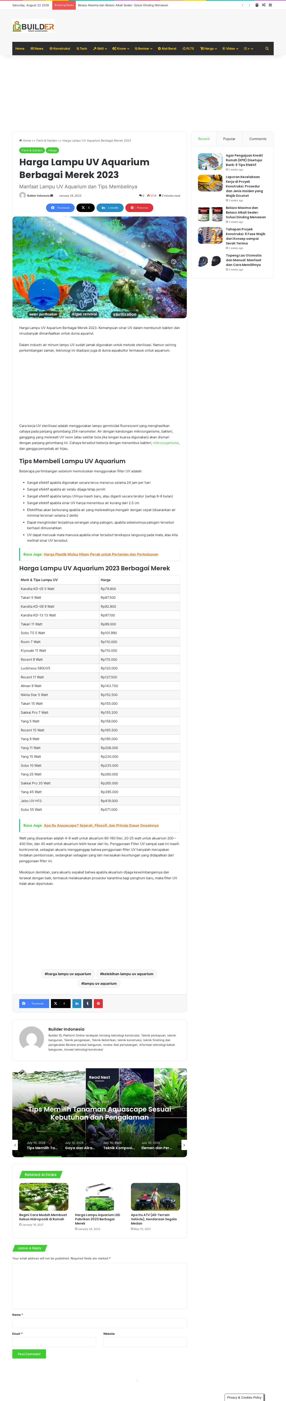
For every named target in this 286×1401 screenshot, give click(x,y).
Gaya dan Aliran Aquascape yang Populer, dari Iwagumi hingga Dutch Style (99, 1113)
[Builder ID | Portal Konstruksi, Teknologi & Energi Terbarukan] (33, 26)
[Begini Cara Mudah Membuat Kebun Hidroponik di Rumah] (43, 1197)
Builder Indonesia (38, 195)
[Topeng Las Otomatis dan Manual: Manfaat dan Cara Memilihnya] (210, 261)
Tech (83, 48)
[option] (99, 1112)
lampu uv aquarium (100, 983)
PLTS (190, 48)
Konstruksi (61, 48)
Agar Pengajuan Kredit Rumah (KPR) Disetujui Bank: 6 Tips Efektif (244, 160)
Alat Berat (168, 48)
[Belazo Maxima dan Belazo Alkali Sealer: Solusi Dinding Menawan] (210, 214)
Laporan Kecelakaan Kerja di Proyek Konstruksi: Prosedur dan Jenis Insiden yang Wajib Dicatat (244, 186)
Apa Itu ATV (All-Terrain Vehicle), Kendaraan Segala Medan (154, 1219)
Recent (203, 139)
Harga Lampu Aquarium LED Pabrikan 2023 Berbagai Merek (97, 1219)
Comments (258, 139)
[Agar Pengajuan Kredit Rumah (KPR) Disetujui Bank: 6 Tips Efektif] (210, 161)
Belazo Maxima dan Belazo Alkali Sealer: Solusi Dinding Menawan (123, 5)
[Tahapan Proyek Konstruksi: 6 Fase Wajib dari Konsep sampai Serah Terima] (210, 235)
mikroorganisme (166, 443)
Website (109, 1333)
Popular (229, 139)
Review (143, 48)
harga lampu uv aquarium (69, 974)
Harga (209, 48)
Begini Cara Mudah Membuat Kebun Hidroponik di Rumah (43, 1217)
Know (121, 48)
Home (19, 48)
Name (17, 1314)
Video (230, 48)
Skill (100, 48)
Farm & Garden (46, 140)
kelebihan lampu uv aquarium (128, 974)
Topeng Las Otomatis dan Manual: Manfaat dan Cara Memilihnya (244, 260)
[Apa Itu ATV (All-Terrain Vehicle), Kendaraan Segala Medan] (155, 1197)
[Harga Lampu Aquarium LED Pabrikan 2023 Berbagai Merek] (99, 1197)
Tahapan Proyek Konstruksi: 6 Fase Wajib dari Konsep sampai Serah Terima (245, 236)
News (38, 48)
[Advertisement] (143, 93)
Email (17, 1333)
